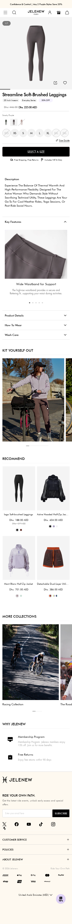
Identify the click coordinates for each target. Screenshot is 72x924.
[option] (36, 53)
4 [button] (39, 302)
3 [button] (36, 302)
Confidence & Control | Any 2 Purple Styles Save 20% (36, 4)
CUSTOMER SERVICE (14, 839)
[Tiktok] (41, 824)
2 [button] (32, 302)
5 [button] (42, 302)
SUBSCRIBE (61, 813)
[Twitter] (4, 824)
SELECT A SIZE (36, 152)
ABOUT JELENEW (12, 859)
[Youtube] (29, 824)
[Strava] (4, 828)
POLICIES (7, 849)
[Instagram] (53, 824)
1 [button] (29, 302)
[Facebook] (17, 824)
